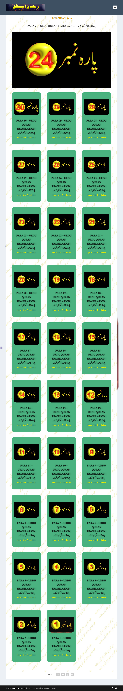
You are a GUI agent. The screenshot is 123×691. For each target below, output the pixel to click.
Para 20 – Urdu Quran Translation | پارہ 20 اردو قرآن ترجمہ (26, 299)
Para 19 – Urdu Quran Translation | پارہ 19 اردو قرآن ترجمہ (61, 299)
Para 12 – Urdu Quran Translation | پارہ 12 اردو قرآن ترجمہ (96, 414)
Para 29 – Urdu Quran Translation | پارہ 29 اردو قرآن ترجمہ (61, 126)
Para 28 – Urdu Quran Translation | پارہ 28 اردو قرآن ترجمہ (96, 126)
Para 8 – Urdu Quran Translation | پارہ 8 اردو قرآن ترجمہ (26, 529)
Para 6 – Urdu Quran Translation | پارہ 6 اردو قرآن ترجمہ (96, 529)
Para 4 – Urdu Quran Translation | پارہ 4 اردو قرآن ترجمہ (61, 586)
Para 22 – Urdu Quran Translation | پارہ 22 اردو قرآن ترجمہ (61, 241)
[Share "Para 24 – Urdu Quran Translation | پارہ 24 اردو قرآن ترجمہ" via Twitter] (62, 674)
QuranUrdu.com (18, 688)
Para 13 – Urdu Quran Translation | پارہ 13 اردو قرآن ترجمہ (61, 414)
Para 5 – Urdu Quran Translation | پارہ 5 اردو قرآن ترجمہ (26, 586)
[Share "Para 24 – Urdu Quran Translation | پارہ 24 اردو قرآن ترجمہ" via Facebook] (58, 674)
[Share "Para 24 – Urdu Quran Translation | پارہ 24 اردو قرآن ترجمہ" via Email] (72, 674)
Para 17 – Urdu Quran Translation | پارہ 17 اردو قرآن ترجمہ (26, 356)
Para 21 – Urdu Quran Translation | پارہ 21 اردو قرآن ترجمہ (96, 241)
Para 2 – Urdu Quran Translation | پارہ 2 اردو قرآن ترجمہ (26, 644)
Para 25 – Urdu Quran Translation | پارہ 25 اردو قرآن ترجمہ (96, 184)
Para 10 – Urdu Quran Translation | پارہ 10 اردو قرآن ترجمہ (61, 471)
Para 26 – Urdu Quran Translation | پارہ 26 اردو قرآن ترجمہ (61, 184)
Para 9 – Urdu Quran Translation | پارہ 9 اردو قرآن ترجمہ (96, 471)
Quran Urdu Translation (26, 137)
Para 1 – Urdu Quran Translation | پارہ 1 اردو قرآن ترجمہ (61, 644)
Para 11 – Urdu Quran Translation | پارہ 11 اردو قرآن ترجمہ (26, 471)
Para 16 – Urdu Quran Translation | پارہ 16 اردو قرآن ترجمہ (61, 356)
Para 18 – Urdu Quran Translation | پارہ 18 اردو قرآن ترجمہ (96, 299)
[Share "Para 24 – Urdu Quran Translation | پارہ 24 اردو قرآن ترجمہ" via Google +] (67, 674)
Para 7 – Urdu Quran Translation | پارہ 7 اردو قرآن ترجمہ (61, 529)
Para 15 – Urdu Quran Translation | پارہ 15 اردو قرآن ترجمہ (96, 356)
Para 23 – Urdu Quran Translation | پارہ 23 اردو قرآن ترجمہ (26, 241)
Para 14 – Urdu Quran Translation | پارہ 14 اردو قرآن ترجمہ (26, 414)
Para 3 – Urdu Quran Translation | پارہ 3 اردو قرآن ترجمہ (96, 586)
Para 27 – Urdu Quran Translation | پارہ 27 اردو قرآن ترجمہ (26, 184)
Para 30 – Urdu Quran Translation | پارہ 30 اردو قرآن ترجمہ (26, 126)
